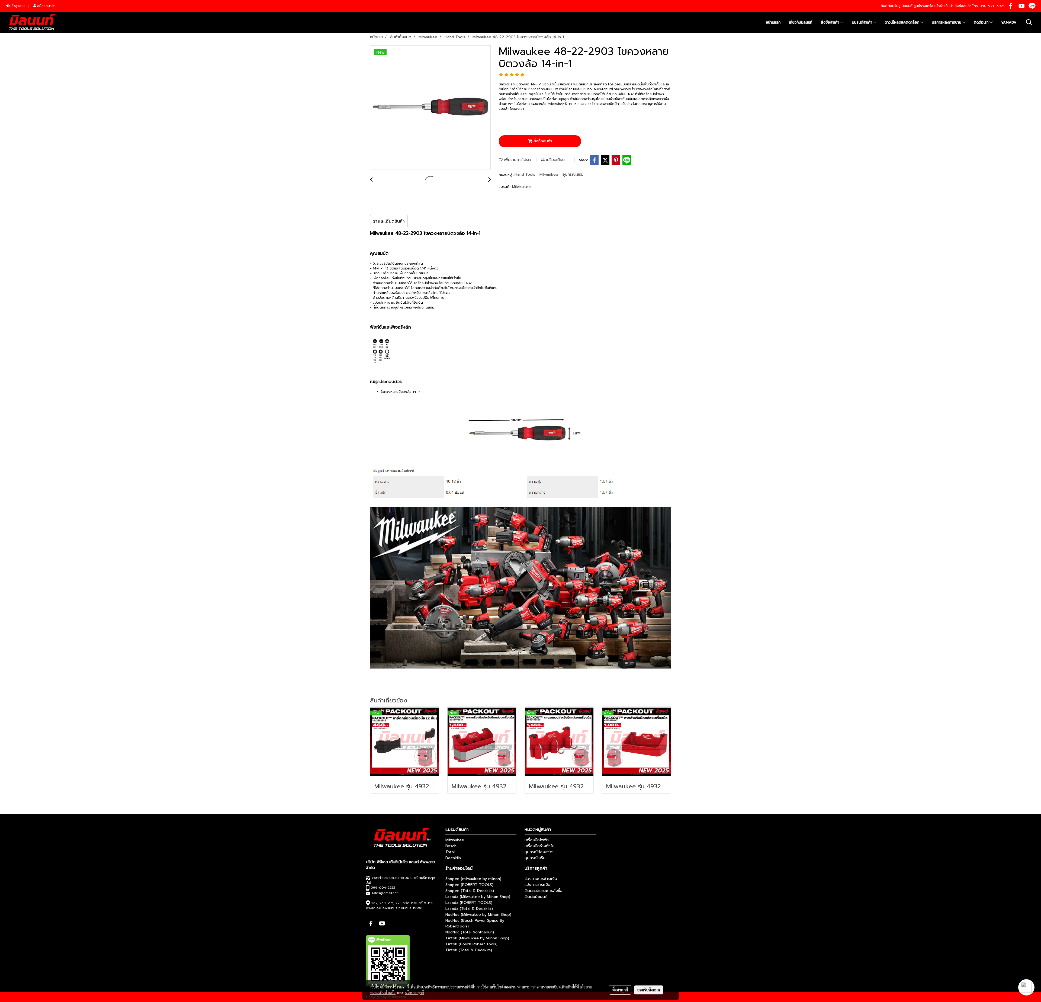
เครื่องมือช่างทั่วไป (539, 846)
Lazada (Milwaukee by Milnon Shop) (477, 897)
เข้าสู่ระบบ (17, 6)
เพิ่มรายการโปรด (517, 160)
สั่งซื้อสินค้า (830, 22)
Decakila (453, 858)
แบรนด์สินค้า (862, 22)
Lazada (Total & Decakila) (469, 908)
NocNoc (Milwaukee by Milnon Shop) (478, 914)
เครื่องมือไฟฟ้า (537, 840)
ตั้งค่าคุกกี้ (620, 989)
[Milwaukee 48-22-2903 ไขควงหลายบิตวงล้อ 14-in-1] (430, 108)
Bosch (451, 846)
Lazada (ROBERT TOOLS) (468, 902)
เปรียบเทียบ (555, 160)
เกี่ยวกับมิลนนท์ (800, 22)
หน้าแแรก (773, 22)
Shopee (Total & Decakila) (469, 891)
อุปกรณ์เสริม (573, 174)
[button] (1029, 22)
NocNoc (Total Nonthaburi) (469, 932)
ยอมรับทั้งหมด (648, 989)
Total (450, 852)
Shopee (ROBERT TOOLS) (469, 885)
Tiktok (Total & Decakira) (468, 950)
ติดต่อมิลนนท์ (536, 897)
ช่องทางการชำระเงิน (541, 879)
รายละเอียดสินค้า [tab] (389, 221)
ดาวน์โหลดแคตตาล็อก (902, 22)
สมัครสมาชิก (46, 6)
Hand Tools (525, 174)
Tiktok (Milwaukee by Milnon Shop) (477, 938)
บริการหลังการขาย (947, 22)
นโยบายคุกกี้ (414, 992)
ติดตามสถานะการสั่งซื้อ (544, 891)
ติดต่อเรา (981, 22)
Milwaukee (549, 174)
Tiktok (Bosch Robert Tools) (471, 944)
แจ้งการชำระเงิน (537, 885)
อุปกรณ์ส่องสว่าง (539, 852)
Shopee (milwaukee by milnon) (473, 879)
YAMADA (1008, 22)
